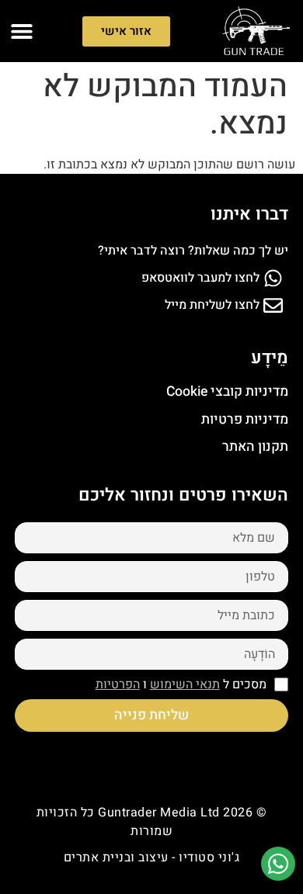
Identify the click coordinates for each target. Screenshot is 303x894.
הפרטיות (118, 684)
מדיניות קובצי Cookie (227, 391)
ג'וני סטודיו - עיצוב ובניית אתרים (152, 857)
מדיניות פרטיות (244, 419)
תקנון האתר (255, 446)
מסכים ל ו (181, 684)
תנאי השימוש (185, 684)
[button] (21, 31)
